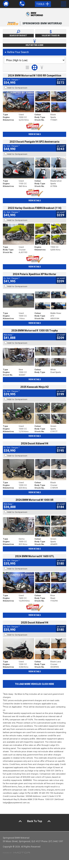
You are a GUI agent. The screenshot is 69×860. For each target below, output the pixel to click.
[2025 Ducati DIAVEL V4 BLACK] (34, 469)
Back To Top (34, 821)
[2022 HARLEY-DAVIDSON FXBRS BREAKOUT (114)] (34, 234)
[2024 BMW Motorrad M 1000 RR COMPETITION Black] (34, 101)
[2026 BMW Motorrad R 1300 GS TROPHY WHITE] (34, 356)
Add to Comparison (17, 88)
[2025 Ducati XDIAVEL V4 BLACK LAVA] (34, 648)
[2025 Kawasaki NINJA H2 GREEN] (34, 413)
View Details (34, 134)
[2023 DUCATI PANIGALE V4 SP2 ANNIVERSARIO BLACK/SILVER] (34, 168)
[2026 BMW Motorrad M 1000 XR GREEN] (34, 526)
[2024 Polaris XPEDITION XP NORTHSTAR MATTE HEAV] (34, 300)
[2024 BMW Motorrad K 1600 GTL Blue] (34, 582)
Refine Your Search (17, 52)
